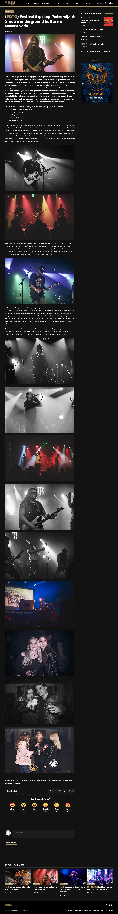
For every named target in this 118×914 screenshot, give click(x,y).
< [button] (83, 83)
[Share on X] (60, 791)
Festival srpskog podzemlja (38, 780)
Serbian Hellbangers (66, 780)
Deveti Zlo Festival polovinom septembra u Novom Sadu (90, 20)
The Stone (8, 783)
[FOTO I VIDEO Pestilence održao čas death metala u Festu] (100, 877)
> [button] (110, 83)
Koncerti (9, 12)
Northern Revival (53, 780)
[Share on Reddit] (64, 791)
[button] (106, 3)
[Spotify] (112, 905)
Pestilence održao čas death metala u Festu (99, 888)
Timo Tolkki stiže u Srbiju (90, 37)
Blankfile (11, 780)
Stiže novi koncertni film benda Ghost (95, 51)
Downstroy (24, 780)
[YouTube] (106, 905)
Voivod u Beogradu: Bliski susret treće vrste (17, 888)
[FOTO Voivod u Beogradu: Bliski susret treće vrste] (18, 877)
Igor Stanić (17, 115)
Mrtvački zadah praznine (92, 44)
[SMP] (8, 905)
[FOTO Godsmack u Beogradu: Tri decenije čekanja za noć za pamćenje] (73, 877)
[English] (98, 3)
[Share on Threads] (73, 791)
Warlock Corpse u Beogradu (92, 29)
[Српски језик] (101, 3)
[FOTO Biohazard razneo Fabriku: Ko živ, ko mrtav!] (45, 877)
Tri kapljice (16, 783)
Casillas (17, 780)
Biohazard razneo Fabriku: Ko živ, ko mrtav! (45, 888)
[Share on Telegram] (69, 791)
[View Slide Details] (97, 83)
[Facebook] (104, 905)
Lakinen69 (28, 910)
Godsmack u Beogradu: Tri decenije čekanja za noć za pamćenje (72, 889)
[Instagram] (109, 905)
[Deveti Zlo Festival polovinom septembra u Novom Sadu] (108, 21)
